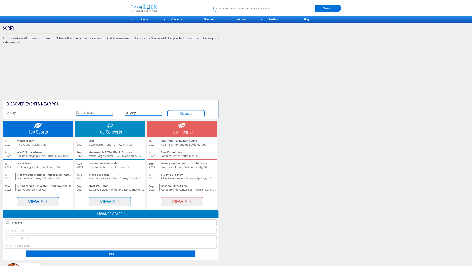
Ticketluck (167, 8)
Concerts (176, 19)
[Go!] (328, 8)
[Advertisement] (90, 74)
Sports (144, 19)
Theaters (209, 19)
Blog (306, 19)
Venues (241, 19)
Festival (273, 19)
